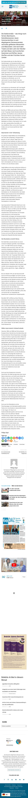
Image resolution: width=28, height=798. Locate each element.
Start (2, 9)
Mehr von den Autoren (17, 485)
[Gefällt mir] (2, 28)
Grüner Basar (21, 444)
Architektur (16, 444)
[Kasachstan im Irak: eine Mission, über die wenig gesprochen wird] (5, 504)
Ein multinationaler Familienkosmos (5, 452)
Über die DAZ (7, 785)
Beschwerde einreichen (14, 770)
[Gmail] (8, 441)
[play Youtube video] (14, 565)
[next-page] (5, 509)
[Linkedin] (8, 438)
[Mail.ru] (5, 441)
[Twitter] (5, 438)
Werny (9, 446)
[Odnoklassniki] (14, 438)
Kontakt (16, 788)
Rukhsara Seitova (12, 693)
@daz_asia (9, 576)
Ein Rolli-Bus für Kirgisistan (23, 452)
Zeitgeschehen (7, 9)
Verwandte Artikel (5, 485)
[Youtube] (23, 779)
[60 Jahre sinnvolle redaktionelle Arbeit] (5, 490)
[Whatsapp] (11, 438)
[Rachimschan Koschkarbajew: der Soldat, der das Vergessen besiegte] (5, 497)
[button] (2, 6)
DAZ (10, 686)
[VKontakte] (19, 779)
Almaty (10, 444)
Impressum (19, 785)
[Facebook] (3, 438)
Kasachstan (4, 446)
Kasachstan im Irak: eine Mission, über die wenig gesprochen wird (16, 504)
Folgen (23, 576)
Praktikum (14, 785)
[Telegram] (22, 438)
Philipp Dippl (4, 23)
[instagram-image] (14, 592)
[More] (11, 441)
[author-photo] (14, 465)
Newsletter (12, 788)
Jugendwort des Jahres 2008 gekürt (10, 684)
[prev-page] (2, 509)
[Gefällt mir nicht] (6, 28)
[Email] (3, 441)
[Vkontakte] (19, 438)
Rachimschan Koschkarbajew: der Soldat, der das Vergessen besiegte (17, 497)
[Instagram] (17, 438)
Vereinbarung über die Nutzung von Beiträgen (13, 786)
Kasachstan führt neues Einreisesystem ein (12, 697)
